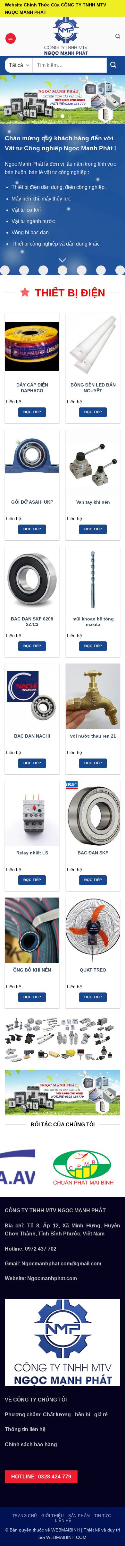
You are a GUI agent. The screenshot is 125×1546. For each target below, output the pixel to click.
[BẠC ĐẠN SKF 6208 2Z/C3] (32, 579)
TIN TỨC (102, 1515)
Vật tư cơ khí (26, 210)
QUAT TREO (93, 970)
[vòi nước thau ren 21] (93, 696)
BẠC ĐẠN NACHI (32, 736)
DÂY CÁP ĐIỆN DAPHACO (32, 388)
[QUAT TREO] (93, 930)
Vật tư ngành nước (33, 221)
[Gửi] (113, 65)
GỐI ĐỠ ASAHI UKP (32, 502)
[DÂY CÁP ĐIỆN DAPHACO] (32, 345)
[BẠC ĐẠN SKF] (93, 813)
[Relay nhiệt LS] (32, 813)
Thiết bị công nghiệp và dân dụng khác (56, 244)
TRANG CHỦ (25, 1515)
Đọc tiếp (32, 412)
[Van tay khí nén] (93, 462)
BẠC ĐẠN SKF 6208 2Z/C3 (32, 622)
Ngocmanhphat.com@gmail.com (61, 1263)
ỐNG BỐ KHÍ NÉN (32, 970)
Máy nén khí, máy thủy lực (41, 198)
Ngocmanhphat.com (52, 1278)
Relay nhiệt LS (32, 853)
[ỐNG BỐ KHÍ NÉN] (32, 930)
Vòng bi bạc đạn (30, 232)
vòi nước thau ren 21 (93, 736)
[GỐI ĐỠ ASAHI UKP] (32, 462)
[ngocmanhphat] (66, 36)
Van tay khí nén (93, 502)
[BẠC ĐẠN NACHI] (32, 696)
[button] (10, 38)
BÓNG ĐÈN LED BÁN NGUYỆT (93, 388)
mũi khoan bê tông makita (93, 622)
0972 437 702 (40, 1249)
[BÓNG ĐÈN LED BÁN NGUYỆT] (93, 345)
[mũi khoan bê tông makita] (93, 579)
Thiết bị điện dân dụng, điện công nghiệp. (59, 187)
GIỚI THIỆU (52, 1515)
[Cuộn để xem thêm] (62, 260)
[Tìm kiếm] (117, 36)
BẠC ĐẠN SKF (93, 853)
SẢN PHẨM (79, 1515)
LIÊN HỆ (63, 1520)
